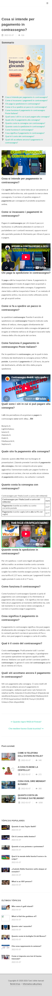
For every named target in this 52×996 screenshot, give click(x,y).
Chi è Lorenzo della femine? (24, 836)
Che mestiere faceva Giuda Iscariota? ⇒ (26, 729)
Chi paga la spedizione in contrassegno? (22, 104)
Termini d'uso (15, 984)
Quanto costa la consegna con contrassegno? (25, 123)
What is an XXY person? (22, 881)
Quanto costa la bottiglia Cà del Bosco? (29, 936)
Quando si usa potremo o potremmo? (28, 846)
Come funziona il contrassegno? (19, 130)
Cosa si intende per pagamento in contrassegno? (26, 97)
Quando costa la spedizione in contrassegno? (25, 127)
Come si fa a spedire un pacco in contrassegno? (26, 107)
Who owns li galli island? (22, 906)
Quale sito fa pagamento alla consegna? (22, 120)
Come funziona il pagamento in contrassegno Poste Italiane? (25, 111)
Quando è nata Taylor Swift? (24, 826)
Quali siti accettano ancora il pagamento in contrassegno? (24, 141)
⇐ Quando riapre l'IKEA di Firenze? (26, 722)
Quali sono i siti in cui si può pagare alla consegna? (27, 117)
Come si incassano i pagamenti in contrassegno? (26, 101)
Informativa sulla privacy (32, 984)
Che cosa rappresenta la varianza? (26, 946)
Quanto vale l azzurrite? (22, 926)
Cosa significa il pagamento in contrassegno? (25, 133)
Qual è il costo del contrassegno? (19, 136)
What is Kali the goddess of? (24, 916)
